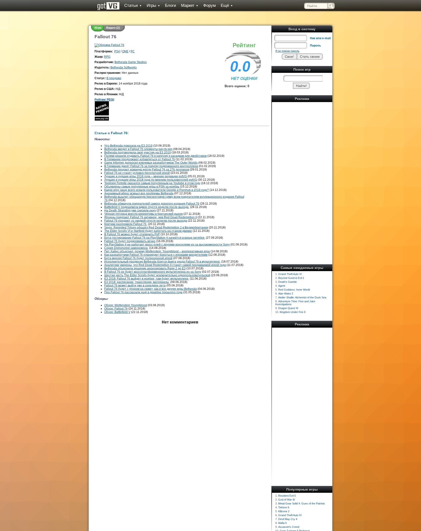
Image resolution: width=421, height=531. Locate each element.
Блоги (170, 5)
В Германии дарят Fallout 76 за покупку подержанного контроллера (151, 166)
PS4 (117, 51)
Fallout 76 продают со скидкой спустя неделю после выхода (145, 220)
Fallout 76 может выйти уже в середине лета (135, 285)
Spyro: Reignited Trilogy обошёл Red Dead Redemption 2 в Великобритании (156, 227)
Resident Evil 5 (287, 495)
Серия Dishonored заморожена (126, 248)
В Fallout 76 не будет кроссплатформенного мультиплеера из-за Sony (152, 272)
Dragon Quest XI (288, 308)
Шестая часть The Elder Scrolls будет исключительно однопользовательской (157, 275)
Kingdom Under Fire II (293, 312)
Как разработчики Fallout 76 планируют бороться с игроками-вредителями (156, 254)
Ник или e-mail (320, 38)
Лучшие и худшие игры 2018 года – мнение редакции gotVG (145, 176)
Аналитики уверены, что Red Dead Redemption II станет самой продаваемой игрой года (165, 265)
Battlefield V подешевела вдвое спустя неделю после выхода (146, 207)
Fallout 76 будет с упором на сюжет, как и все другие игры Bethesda (150, 289)
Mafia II (282, 523)
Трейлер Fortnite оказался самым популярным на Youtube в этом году (152, 183)
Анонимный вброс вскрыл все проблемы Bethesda (138, 193)
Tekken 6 (283, 507)
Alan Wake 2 (285, 293)
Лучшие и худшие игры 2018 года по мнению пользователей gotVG (150, 179)
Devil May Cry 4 (287, 519)
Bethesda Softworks (123, 67)
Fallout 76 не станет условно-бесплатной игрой (137, 173)
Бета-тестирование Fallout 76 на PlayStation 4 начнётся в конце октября (154, 237)
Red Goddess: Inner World (294, 289)
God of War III (286, 499)
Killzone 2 (283, 511)
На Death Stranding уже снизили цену (130, 210)
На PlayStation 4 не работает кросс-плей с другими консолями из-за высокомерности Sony (167, 244)
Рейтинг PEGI (104, 99)
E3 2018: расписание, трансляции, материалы (137, 282)
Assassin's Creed (288, 526)
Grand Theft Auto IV (290, 515)
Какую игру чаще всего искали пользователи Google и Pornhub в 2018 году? (156, 190)
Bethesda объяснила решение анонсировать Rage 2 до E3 (145, 268)
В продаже (113, 78)
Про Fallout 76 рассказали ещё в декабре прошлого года (143, 292)
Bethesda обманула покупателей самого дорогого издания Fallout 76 (151, 203)
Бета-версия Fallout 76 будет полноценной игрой (138, 258)
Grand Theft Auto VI (290, 274)
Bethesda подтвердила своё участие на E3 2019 (137, 152)
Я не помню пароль (287, 50)
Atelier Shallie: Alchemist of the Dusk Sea (302, 297)
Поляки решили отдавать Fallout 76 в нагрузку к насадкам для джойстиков (155, 156)
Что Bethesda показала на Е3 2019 (128, 145)
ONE (125, 51)
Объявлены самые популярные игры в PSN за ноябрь (141, 186)
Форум (209, 5)
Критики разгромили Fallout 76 (125, 224)
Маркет (189, 5)
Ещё (227, 5)
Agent (281, 285)
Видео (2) (113, 27)
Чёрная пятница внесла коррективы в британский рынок (143, 214)
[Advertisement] (302, 177)
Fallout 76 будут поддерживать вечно (129, 241)
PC (133, 51)
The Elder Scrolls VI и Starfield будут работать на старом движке (148, 231)
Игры (153, 5)
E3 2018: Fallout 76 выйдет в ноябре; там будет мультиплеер (146, 278)
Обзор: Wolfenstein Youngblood (125, 305)
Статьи (133, 5)
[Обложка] (109, 45)
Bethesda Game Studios (131, 62)
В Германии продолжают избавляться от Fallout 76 (139, 159)
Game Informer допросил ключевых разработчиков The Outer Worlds (151, 162)
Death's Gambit (287, 281)
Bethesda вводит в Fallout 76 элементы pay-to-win (138, 149)
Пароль (315, 45)
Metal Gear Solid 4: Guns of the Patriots (301, 503)
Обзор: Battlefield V (117, 312)
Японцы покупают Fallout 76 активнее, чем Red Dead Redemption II (150, 217)
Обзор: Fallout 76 (116, 308)
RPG (107, 56)
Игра (98, 27)
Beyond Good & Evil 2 (291, 277)
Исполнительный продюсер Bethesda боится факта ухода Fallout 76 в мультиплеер (162, 261)
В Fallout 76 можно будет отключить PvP (132, 234)
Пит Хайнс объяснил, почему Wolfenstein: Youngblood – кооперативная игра (157, 251)
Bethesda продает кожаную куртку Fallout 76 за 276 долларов (146, 169)
